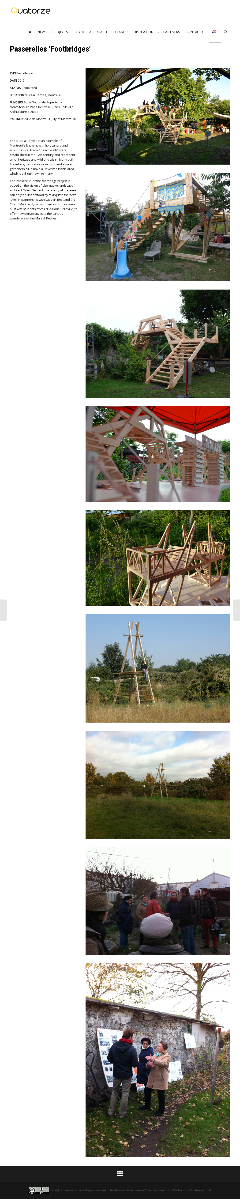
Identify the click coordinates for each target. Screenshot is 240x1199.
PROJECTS (60, 32)
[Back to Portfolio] (120, 1175)
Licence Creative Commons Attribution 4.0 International (172, 1190)
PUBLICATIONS (143, 32)
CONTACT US (196, 32)
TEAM (120, 32)
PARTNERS (171, 32)
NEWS (42, 32)
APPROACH (98, 32)
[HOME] (30, 31)
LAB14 (79, 32)
